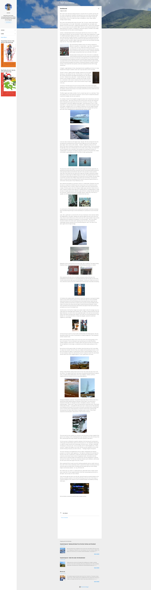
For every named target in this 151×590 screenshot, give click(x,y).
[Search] (109, 3)
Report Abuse (4, 37)
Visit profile (8, 22)
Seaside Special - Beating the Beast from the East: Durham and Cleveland (78, 544)
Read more (96, 554)
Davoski (8, 12)
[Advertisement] (106, 24)
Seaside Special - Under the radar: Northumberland (72, 557)
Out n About (65, 513)
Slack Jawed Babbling (67, 3)
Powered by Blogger (85, 586)
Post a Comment (64, 517)
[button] (98, 9)
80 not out (62, 571)
